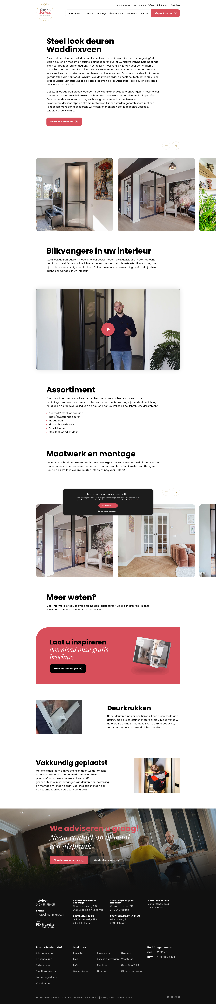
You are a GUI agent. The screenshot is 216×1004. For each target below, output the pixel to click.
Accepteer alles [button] (108, 505)
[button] (108, 511)
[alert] (108, 502)
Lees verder (135, 500)
